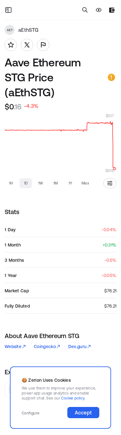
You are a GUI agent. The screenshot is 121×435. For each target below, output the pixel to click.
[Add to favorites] (11, 45)
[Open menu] (8, 10)
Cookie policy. (73, 398)
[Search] (85, 10)
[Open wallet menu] (111, 10)
